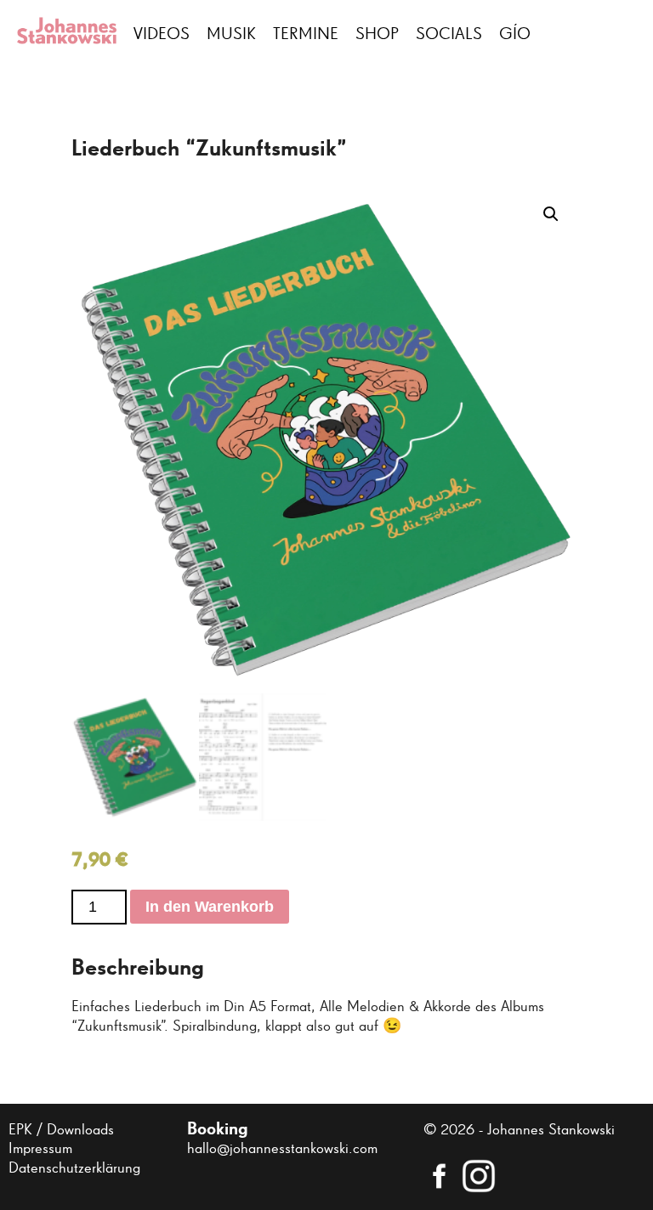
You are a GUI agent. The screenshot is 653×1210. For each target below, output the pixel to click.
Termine (305, 33)
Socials (449, 33)
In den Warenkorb (209, 906)
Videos (161, 33)
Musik (231, 33)
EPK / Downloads (61, 1130)
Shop (377, 33)
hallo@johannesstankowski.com (282, 1148)
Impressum (40, 1148)
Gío (515, 33)
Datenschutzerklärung (74, 1168)
